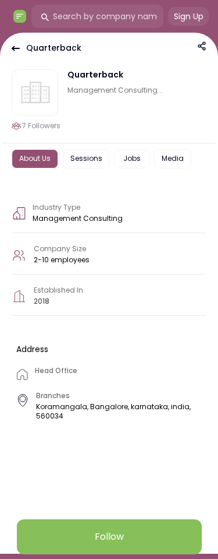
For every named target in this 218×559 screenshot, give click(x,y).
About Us (35, 158)
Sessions (86, 158)
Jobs (132, 158)
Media (173, 158)
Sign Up (188, 16)
